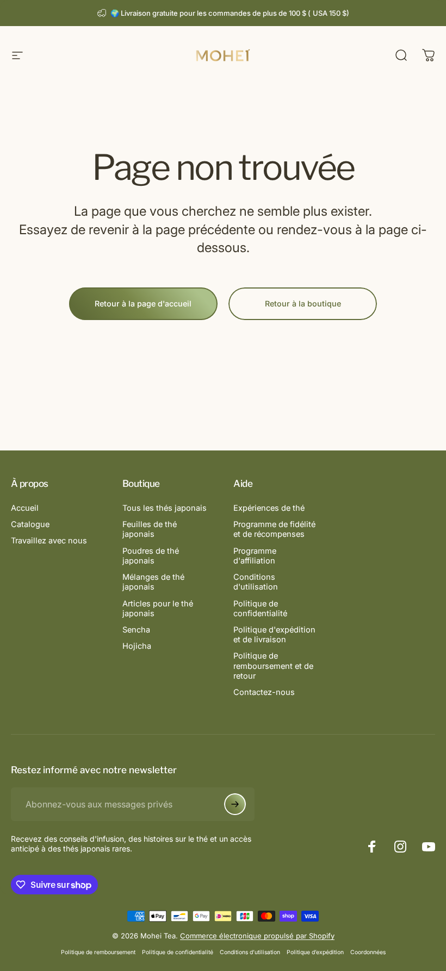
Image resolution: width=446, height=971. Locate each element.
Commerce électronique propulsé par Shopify (257, 935)
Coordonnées (368, 952)
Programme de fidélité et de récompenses (274, 529)
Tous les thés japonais (164, 508)
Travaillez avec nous (49, 541)
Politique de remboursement (98, 952)
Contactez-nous (264, 692)
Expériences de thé (269, 508)
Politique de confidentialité (260, 608)
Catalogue (30, 524)
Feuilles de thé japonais (149, 529)
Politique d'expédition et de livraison (274, 634)
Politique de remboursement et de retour (273, 665)
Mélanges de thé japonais (153, 582)
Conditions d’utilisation (250, 952)
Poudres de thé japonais (150, 556)
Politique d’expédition (315, 952)
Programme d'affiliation (254, 556)
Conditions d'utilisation (255, 582)
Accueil (25, 508)
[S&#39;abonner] (235, 804)
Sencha (136, 630)
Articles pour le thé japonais (157, 608)
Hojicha (136, 646)
